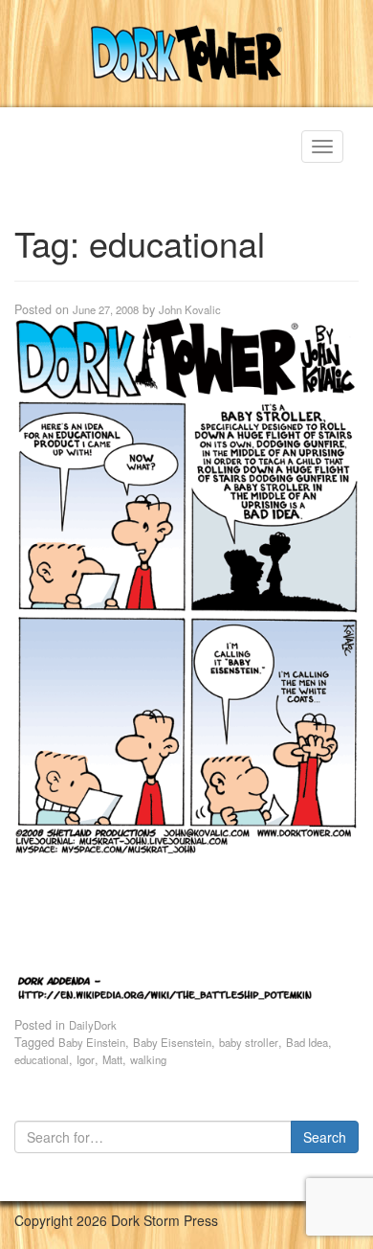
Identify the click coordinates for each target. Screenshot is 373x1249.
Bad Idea (307, 1042)
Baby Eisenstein (172, 1042)
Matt (112, 1059)
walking (148, 1059)
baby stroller (248, 1042)
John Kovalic (190, 309)
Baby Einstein (91, 1042)
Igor (86, 1059)
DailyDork (93, 1025)
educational (41, 1059)
